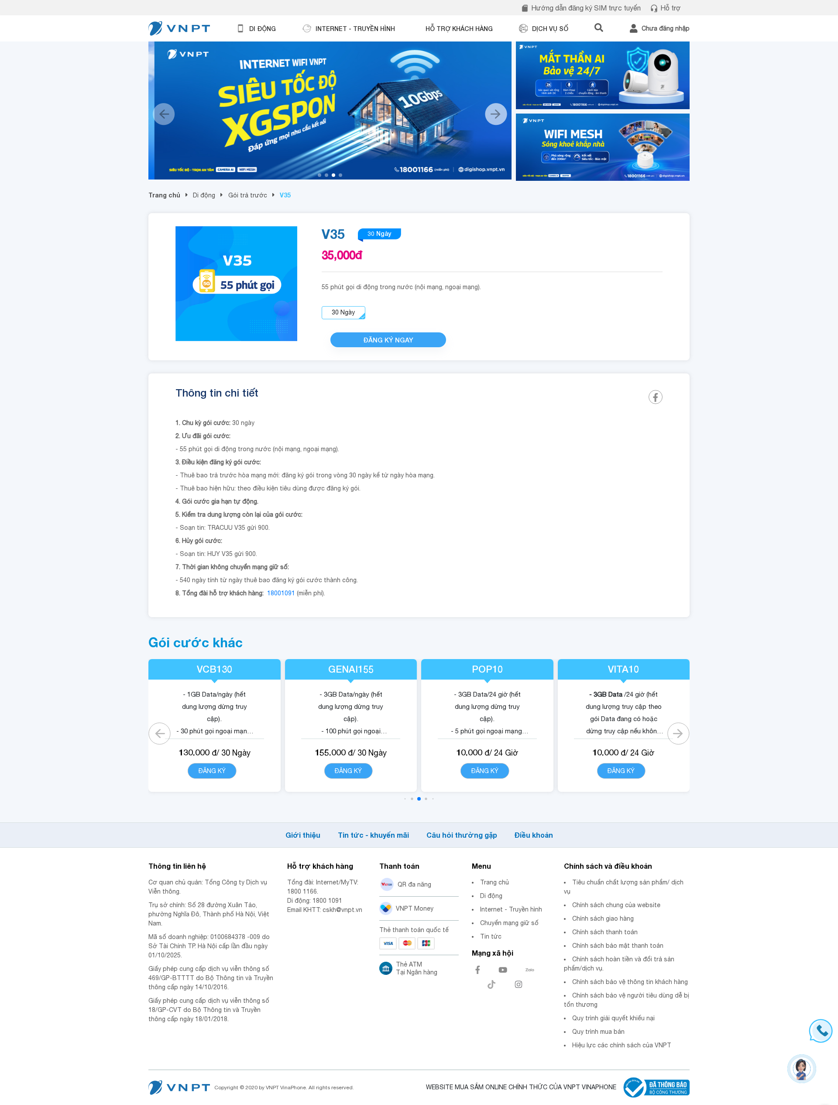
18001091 (281, 593)
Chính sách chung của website (616, 904)
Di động (204, 195)
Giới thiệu (302, 835)
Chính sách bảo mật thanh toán (617, 945)
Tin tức (490, 936)
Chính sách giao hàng (603, 918)
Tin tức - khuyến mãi (373, 835)
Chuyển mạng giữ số (509, 922)
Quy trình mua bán (598, 1031)
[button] (319, 175)
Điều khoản (534, 835)
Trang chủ (164, 195)
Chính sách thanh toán (605, 932)
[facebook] (655, 397)
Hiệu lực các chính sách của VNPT (621, 1045)
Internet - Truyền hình (511, 909)
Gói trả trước (247, 195)
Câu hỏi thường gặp (461, 835)
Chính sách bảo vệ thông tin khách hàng (630, 981)
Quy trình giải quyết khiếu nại (613, 1018)
